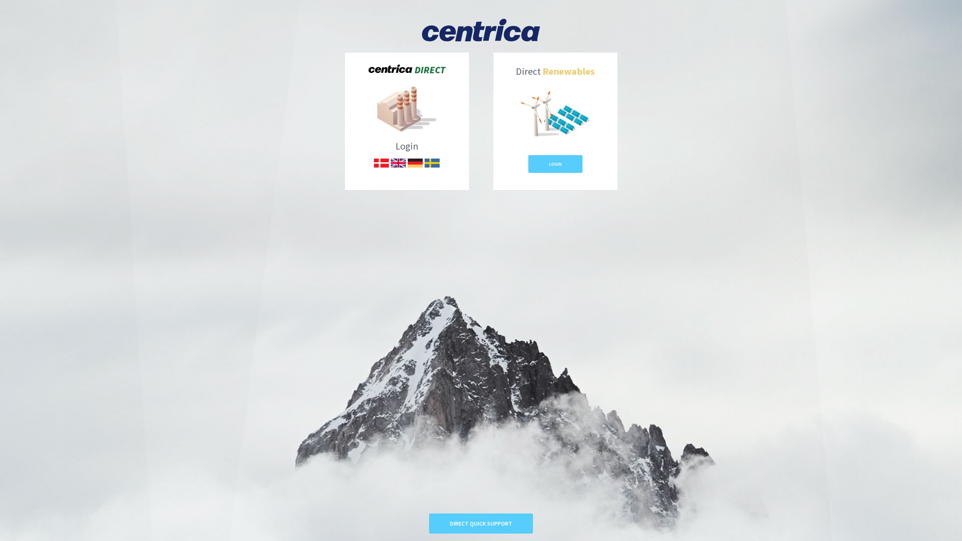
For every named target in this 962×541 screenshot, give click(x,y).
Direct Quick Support (481, 523)
